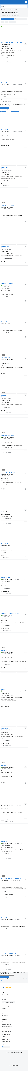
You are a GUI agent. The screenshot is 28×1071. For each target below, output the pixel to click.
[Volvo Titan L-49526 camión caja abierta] (14, 568)
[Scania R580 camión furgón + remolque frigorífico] (14, 604)
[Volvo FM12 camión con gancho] (14, 756)
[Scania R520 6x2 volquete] (14, 908)
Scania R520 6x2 (5, 917)
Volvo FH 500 (4, 510)
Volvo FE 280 (4, 728)
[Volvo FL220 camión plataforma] (14, 680)
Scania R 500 (4, 543)
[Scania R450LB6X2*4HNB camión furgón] (14, 426)
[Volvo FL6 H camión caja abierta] (14, 641)
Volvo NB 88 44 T (5, 358)
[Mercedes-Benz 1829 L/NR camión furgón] (14, 463)
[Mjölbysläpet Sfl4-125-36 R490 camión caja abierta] (14, 944)
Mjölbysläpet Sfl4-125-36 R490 (8, 953)
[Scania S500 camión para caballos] (14, 73)
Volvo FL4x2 (4, 841)
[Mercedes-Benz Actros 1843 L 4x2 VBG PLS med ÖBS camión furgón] (14, 33)
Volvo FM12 (4, 765)
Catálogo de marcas (6, 1031)
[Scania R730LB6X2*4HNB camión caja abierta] (14, 196)
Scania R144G (4, 395)
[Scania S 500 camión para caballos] (14, 120)
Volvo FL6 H (4, 650)
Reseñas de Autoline (6, 1028)
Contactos (4, 999)
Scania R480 (4, 321)
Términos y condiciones (7, 1021)
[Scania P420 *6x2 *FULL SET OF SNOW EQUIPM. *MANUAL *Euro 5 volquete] (14, 869)
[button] (26, 2)
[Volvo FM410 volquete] (14, 158)
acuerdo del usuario (15, 111)
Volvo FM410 (4, 167)
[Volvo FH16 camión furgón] (14, 794)
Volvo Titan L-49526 (6, 577)
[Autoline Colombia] (9, 2)
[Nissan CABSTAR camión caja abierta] (14, 237)
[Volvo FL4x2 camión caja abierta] (14, 832)
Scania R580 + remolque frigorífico (10, 613)
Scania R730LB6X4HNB (7, 283)
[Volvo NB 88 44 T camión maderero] (14, 348)
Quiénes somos (5, 994)
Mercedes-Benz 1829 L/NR (8, 472)
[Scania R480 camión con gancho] (14, 312)
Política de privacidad (6, 1024)
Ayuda (3, 996)
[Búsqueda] (26, 6)
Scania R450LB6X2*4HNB (7, 435)
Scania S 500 (4, 129)
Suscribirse (4, 108)
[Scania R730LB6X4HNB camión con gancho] (14, 274)
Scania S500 (4, 82)
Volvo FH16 (4, 804)
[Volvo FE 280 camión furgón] (14, 718)
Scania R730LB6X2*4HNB (7, 205)
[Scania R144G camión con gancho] (14, 386)
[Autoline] (1, 10)
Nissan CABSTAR (5, 246)
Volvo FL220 (4, 689)
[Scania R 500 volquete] (14, 534)
